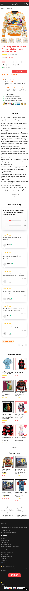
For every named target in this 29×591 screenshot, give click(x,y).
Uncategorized (8, 8)
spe (14, 196)
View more (14, 447)
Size (3, 59)
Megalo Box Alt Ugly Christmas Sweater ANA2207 (6, 471)
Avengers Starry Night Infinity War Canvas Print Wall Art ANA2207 (7, 494)
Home (2, 8)
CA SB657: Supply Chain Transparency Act (10, 546)
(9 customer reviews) (12, 54)
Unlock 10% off (3, 585)
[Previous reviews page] (19, 345)
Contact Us (3, 558)
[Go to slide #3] (18, 40)
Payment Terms (4, 554)
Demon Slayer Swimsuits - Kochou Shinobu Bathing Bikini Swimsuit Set (21, 439)
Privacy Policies (4, 542)
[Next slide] (26, 23)
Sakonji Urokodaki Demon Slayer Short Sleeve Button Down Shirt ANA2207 (7, 372)
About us (3, 538)
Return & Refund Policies (6, 556)
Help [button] (26, 589)
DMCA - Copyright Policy (6, 544)
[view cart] (27, 4)
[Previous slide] (2, 23)
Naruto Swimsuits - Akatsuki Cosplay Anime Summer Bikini (20, 416)
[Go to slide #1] (4, 40)
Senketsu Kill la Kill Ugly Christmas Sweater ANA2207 (20, 394)
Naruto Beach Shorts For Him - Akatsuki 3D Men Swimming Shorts (7, 439)
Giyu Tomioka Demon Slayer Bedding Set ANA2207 (6, 394)
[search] (25, 4)
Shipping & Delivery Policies (7, 552)
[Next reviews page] (26, 345)
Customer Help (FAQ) (5, 560)
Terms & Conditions (5, 540)
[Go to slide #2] (11, 40)
